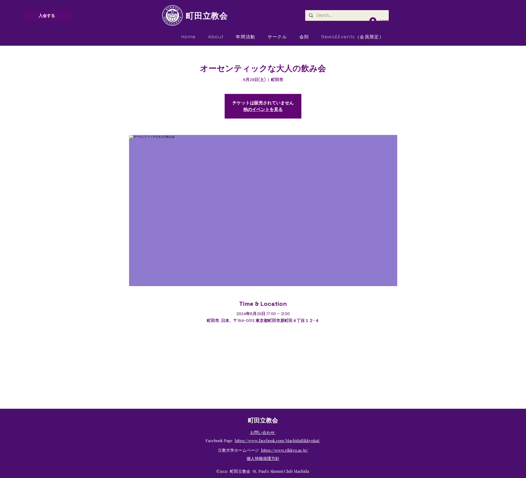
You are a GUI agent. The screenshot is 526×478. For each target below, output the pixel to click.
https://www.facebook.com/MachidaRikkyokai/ (277, 440)
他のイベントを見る (263, 109)
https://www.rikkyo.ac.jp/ (284, 450)
